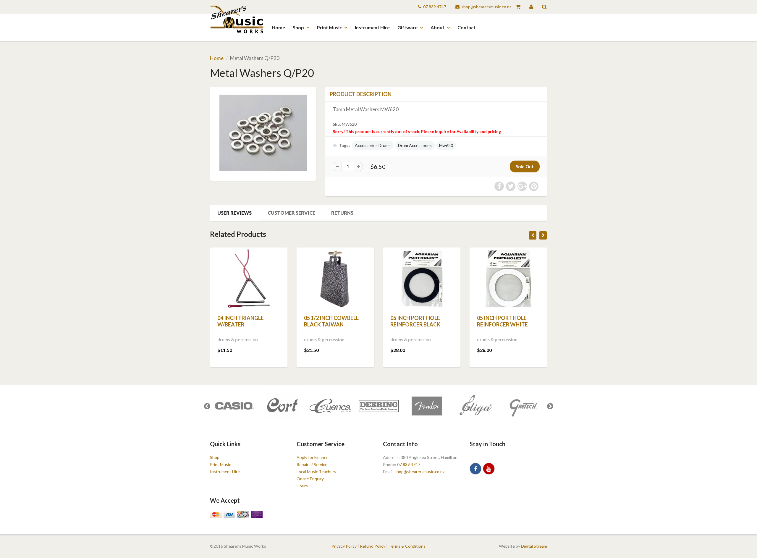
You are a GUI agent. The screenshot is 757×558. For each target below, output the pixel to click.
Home (278, 27)
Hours (302, 485)
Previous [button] (207, 406)
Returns (342, 213)
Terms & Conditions (407, 546)
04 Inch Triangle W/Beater (240, 321)
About (437, 27)
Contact (466, 27)
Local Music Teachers (316, 471)
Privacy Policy (344, 546)
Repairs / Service (312, 464)
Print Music (329, 27)
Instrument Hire (372, 27)
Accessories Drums (373, 145)
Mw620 (446, 145)
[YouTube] (489, 469)
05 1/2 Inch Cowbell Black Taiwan (331, 321)
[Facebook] (475, 469)
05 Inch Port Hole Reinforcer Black (415, 321)
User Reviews (234, 213)
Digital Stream (534, 546)
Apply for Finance (313, 457)
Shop (298, 27)
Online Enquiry (310, 478)
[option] (234, 406)
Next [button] (550, 406)
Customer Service (291, 213)
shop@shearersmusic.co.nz (486, 6)
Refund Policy (372, 546)
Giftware (407, 27)
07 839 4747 (434, 6)
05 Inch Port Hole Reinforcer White (502, 321)
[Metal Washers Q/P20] (263, 133)
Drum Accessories (415, 145)
